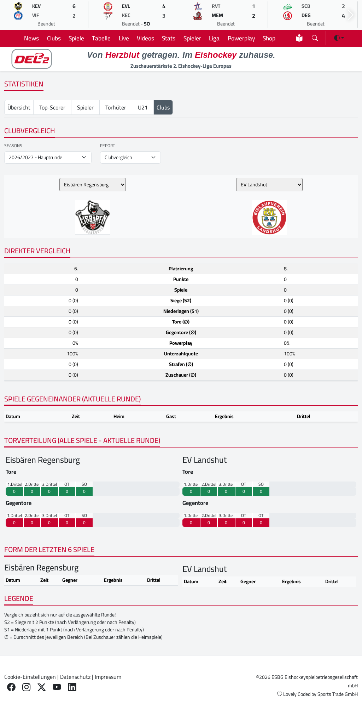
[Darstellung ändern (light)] (339, 38)
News (31, 38)
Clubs (54, 38)
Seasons (13, 145)
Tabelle (101, 38)
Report (107, 145)
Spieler (192, 38)
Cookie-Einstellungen (30, 676)
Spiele (76, 38)
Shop (269, 38)
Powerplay (241, 38)
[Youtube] (57, 687)
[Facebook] (11, 687)
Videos (145, 38)
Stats (168, 38)
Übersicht (18, 107)
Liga (214, 38)
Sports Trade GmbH (337, 694)
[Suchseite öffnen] (315, 37)
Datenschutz (75, 676)
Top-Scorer (52, 107)
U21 (143, 107)
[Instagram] (26, 687)
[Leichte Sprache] (299, 38)
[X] (41, 687)
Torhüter (115, 107)
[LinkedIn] (72, 687)
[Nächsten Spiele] (350, 15)
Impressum (108, 676)
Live (124, 38)
